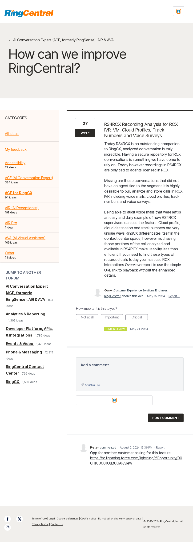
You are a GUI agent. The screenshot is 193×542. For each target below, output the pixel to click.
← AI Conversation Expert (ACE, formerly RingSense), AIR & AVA (61, 40)
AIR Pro (11, 223)
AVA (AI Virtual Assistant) (25, 238)
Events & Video (20, 343)
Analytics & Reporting (25, 314)
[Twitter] (22, 519)
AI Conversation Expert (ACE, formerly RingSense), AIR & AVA (27, 293)
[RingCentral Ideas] (29, 13)
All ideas (12, 133)
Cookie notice (88, 518)
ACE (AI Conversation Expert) (29, 177)
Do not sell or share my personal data (120, 518)
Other (9, 253)
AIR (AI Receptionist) (22, 207)
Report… (174, 296)
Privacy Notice (40, 524)
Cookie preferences (67, 518)
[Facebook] (10, 519)
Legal (52, 518)
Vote (85, 133)
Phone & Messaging (24, 352)
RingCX (13, 381)
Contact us (57, 524)
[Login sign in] (178, 11)
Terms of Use (39, 518)
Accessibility (15, 162)
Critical (140, 317)
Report (160, 447)
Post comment (165, 418)
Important (114, 317)
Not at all (89, 317)
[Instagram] (10, 527)
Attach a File (92, 385)
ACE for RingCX (18, 192)
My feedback (16, 149)
